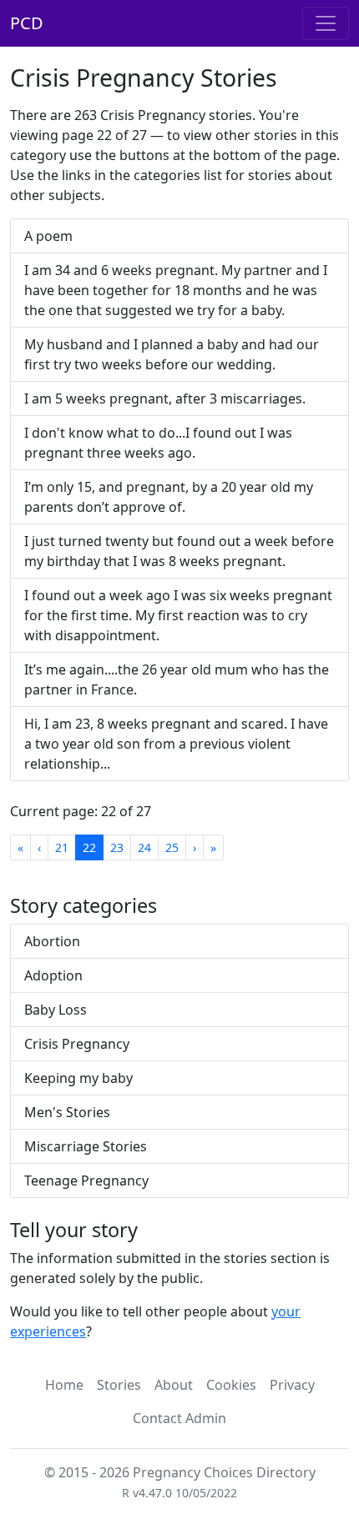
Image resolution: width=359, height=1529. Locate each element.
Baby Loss (55, 1009)
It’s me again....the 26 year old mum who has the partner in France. (176, 679)
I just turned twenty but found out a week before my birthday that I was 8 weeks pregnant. (179, 551)
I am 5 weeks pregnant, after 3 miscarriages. (165, 398)
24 (144, 847)
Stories (119, 1385)
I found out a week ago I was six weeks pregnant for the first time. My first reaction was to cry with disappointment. (178, 615)
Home (64, 1385)
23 (117, 847)
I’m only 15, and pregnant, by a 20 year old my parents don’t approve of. (168, 497)
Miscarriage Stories (85, 1146)
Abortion (52, 941)
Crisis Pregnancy (76, 1044)
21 (61, 847)
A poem (48, 236)
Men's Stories (67, 1112)
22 (89, 847)
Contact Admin (179, 1418)
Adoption (53, 975)
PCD (26, 23)
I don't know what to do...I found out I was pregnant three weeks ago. (158, 443)
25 (172, 847)
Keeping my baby (78, 1078)
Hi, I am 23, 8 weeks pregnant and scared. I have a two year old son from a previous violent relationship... (176, 743)
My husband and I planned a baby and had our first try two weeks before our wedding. (171, 354)
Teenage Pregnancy (86, 1180)
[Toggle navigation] (325, 23)
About (173, 1385)
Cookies (231, 1385)
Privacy (292, 1385)
